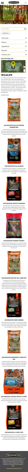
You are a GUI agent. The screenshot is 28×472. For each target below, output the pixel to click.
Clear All (5, 33)
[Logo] (14, 2)
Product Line (5, 54)
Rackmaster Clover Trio (14, 432)
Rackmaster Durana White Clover (14, 396)
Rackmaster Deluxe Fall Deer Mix (14, 278)
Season (4, 42)
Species (4, 50)
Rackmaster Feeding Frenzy (14, 241)
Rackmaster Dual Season (14, 166)
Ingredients (5, 46)
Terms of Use (18, 468)
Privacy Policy (10, 468)
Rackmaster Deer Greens (14, 320)
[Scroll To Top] (5, 470)
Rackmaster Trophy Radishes (14, 203)
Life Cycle (4, 38)
